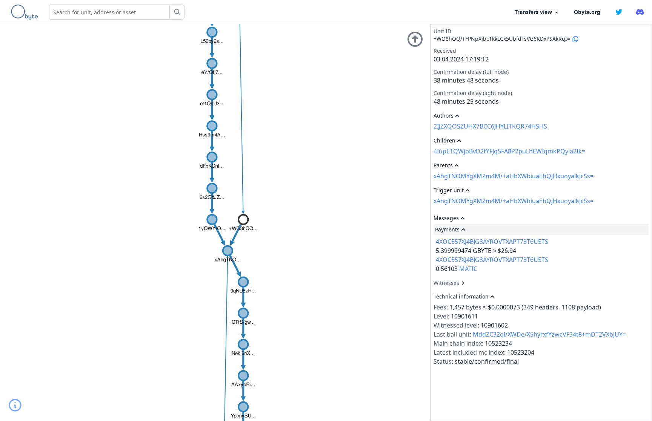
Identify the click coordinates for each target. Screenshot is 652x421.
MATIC (468, 269)
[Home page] (26, 12)
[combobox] (109, 12)
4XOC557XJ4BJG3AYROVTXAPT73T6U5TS (492, 241)
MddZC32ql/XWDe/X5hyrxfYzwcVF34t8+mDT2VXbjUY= (549, 334)
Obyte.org (587, 11)
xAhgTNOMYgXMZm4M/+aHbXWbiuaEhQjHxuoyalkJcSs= (514, 176)
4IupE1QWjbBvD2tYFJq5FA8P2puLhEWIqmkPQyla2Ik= (509, 151)
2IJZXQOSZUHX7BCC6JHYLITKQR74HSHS (490, 126)
